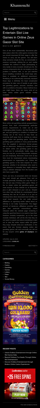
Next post (32, 246)
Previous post (9, 246)
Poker (7, 274)
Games (7, 270)
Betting (7, 263)
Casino (7, 265)
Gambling (15, 241)
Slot (6, 277)
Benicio (18, 46)
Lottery (7, 272)
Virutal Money (9, 279)
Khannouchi (20, 5)
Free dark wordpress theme (29, 405)
